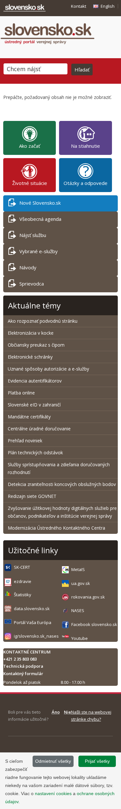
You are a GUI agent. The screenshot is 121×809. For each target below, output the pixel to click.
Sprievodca (31, 283)
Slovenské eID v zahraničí (34, 405)
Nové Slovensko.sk (40, 203)
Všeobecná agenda (40, 219)
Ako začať (29, 146)
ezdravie (22, 581)
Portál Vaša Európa (32, 622)
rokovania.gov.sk (88, 597)
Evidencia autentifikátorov (35, 381)
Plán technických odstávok (35, 452)
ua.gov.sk (80, 583)
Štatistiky (22, 595)
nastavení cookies (53, 793)
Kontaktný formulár (23, 673)
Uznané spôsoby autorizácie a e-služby (48, 369)
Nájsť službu (32, 235)
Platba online (21, 393)
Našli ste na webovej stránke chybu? (91, 715)
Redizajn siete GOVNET (32, 496)
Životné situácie (29, 183)
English (108, 6)
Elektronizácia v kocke (31, 333)
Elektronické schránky (30, 357)
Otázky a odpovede (85, 183)
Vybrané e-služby (38, 251)
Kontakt (78, 6)
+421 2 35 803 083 (20, 659)
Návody (27, 267)
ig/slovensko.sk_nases (36, 636)
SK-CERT (22, 567)
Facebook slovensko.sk (94, 624)
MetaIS (78, 569)
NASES (77, 610)
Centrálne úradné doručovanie (39, 429)
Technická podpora (23, 666)
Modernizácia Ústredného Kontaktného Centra (56, 528)
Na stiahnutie (85, 146)
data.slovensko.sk (32, 608)
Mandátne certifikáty (29, 417)
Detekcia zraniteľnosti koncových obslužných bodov (62, 484)
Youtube (79, 638)
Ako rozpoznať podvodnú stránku (43, 321)
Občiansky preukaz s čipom (36, 345)
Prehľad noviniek (25, 440)
